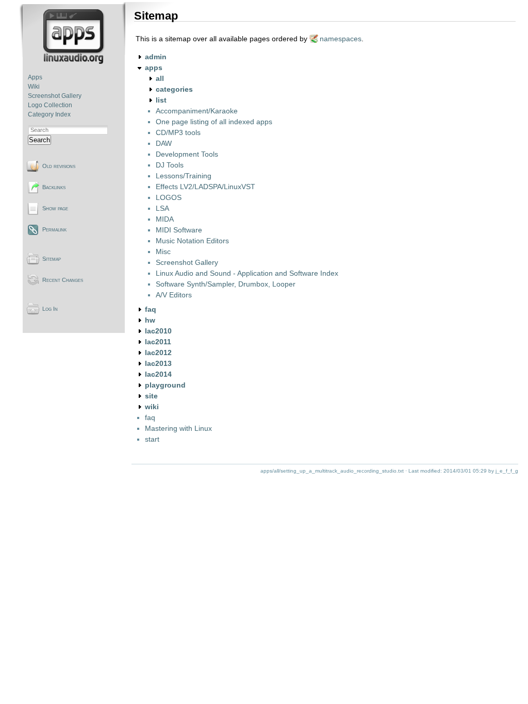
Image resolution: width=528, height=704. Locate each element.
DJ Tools (170, 165)
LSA (162, 208)
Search (39, 140)
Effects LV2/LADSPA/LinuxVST (205, 186)
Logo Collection (50, 105)
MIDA (165, 219)
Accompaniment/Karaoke (197, 111)
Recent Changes (62, 280)
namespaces (340, 39)
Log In (50, 309)
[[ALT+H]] (74, 62)
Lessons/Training (183, 176)
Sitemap (51, 259)
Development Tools (187, 154)
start (152, 439)
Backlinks (53, 187)
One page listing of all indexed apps (214, 122)
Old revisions (58, 166)
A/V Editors (174, 295)
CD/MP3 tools (178, 132)
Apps (35, 77)
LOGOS (169, 197)
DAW (164, 143)
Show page (55, 208)
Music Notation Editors (192, 241)
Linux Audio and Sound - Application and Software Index (247, 273)
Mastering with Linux (178, 428)
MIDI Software (179, 230)
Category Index (49, 114)
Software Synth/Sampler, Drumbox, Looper (225, 284)
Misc (163, 251)
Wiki (34, 86)
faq (150, 417)
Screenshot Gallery (54, 95)
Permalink (54, 229)
